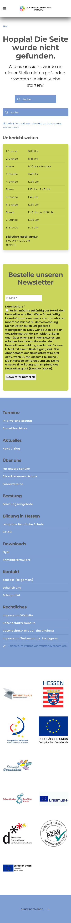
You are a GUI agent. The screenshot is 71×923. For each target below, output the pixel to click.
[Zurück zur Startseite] (35, 9)
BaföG (7, 532)
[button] (4, 9)
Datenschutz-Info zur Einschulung (28, 630)
